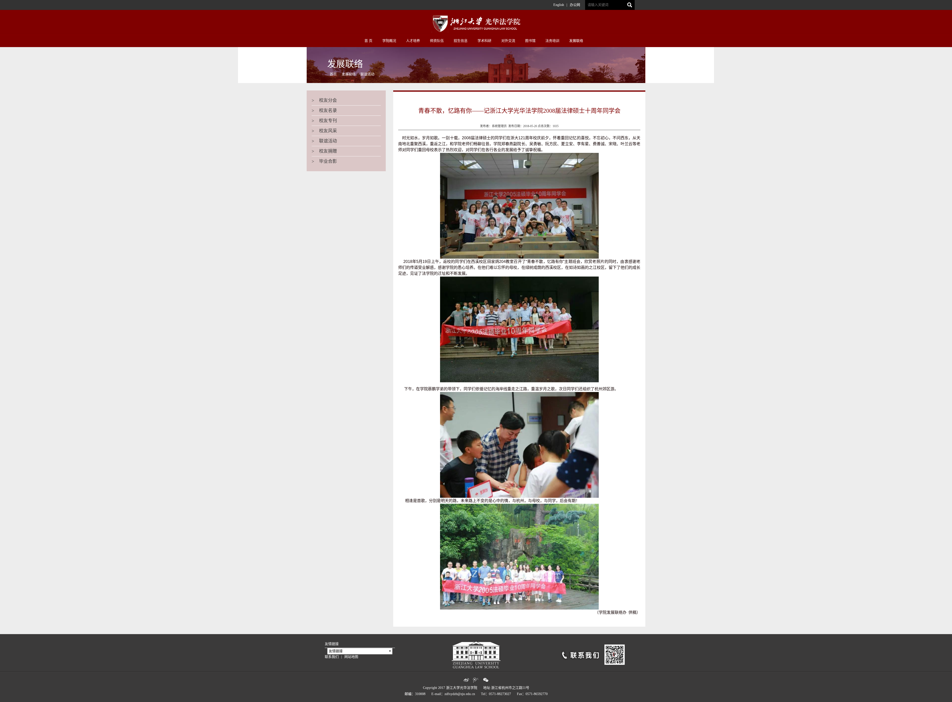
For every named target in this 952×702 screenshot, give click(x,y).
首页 (333, 74)
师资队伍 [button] (437, 41)
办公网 (575, 5)
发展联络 (349, 74)
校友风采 (324, 130)
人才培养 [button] (413, 41)
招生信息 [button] (461, 41)
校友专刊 (324, 120)
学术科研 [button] (484, 41)
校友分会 (324, 100)
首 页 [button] (368, 41)
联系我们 (332, 657)
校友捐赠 (324, 151)
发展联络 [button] (576, 41)
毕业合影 (324, 161)
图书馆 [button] (530, 41)
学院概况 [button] (389, 41)
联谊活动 (367, 74)
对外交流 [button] (508, 41)
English (558, 5)
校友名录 (324, 110)
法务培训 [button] (552, 41)
